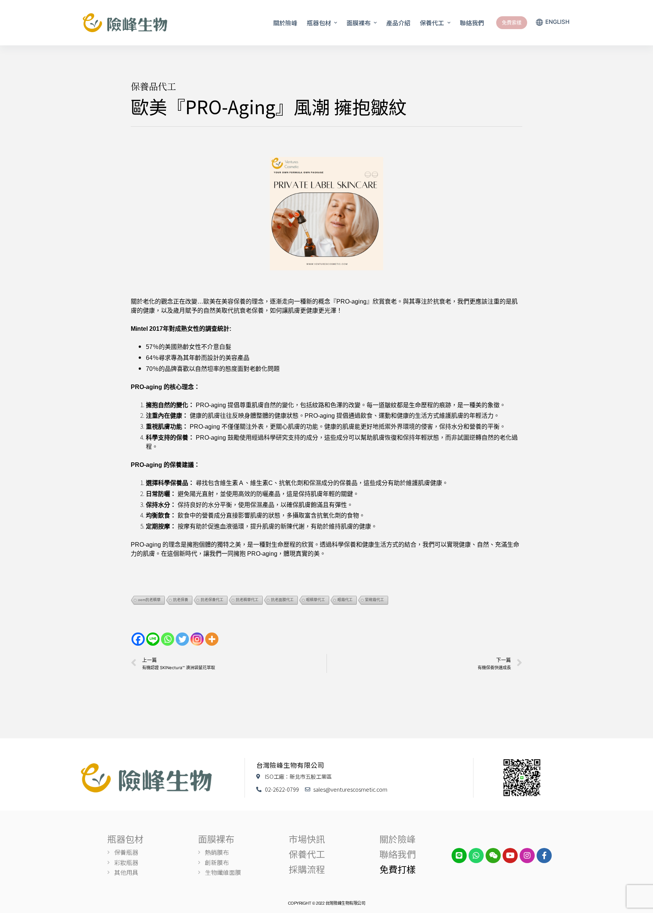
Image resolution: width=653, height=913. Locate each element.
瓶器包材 (125, 838)
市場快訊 (307, 838)
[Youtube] (510, 855)
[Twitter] (182, 639)
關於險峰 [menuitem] (285, 22)
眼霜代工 (345, 600)
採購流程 (307, 869)
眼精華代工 (315, 600)
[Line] (152, 639)
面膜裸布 (216, 838)
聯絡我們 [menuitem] (472, 22)
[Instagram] (197, 639)
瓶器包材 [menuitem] (319, 22)
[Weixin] (493, 855)
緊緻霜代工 (374, 600)
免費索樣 (511, 22)
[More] (211, 639)
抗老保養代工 (212, 600)
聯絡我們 (397, 853)
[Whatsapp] (167, 639)
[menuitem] (552, 22)
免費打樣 (397, 869)
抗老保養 (180, 600)
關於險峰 (397, 838)
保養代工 (307, 853)
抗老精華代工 (247, 600)
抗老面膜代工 (282, 600)
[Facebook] (138, 639)
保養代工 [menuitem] (432, 22)
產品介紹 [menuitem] (398, 22)
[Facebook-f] (544, 855)
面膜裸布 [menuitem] (359, 22)
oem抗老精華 (149, 600)
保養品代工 (153, 86)
